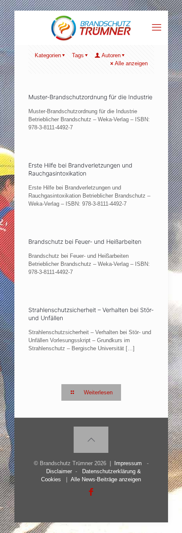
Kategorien (48, 55)
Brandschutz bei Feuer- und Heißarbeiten (84, 241)
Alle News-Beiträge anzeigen (106, 479)
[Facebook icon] (91, 492)
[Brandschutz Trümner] (91, 27)
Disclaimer (59, 471)
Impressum (128, 463)
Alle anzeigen (131, 63)
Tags (78, 55)
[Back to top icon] (91, 440)
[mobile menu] (156, 27)
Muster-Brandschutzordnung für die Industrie (90, 96)
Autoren (111, 55)
